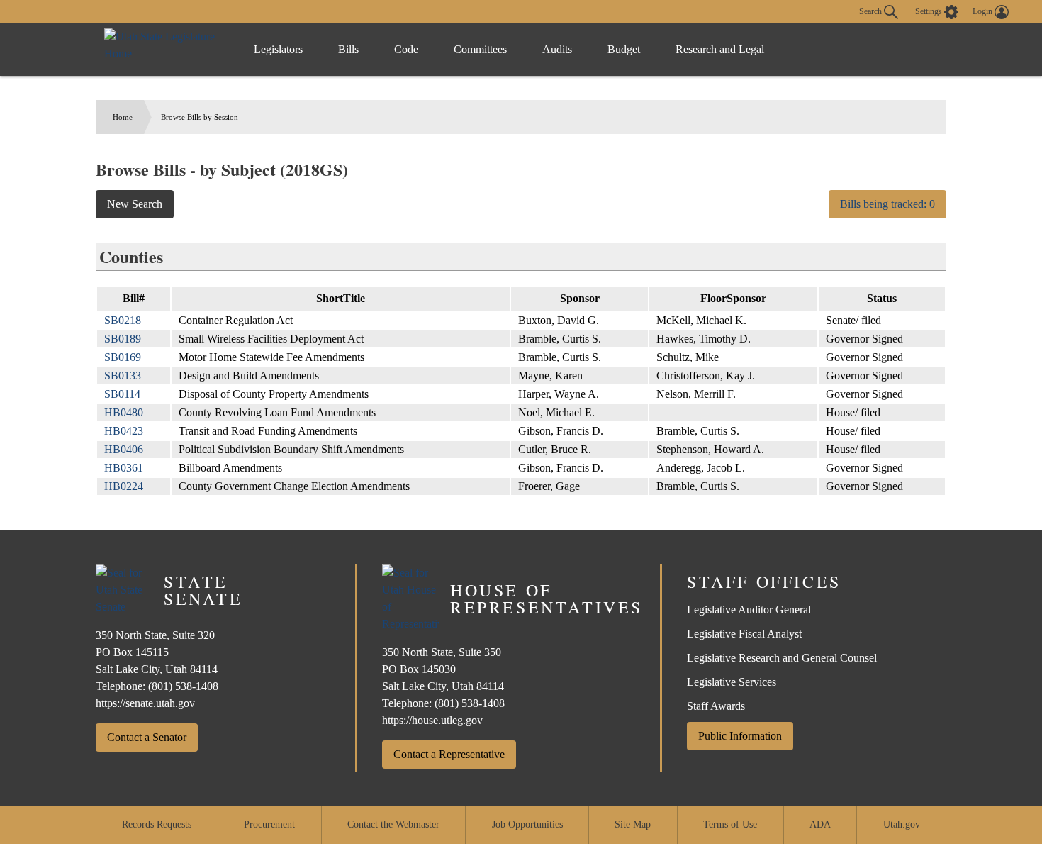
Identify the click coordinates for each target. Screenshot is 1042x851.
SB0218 (122, 320)
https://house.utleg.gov (432, 720)
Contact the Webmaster (393, 824)
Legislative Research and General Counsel (782, 658)
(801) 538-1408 (183, 686)
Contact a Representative (449, 754)
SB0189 (122, 339)
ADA (820, 824)
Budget (623, 49)
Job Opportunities (527, 824)
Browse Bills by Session (199, 117)
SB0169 (122, 357)
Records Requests (156, 824)
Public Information (740, 736)
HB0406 (123, 449)
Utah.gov (901, 824)
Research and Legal (720, 49)
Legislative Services (731, 682)
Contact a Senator (146, 737)
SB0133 (122, 375)
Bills (348, 49)
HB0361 (123, 468)
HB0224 (123, 486)
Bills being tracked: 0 (887, 204)
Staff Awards (716, 706)
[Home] (164, 49)
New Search (134, 204)
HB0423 (123, 431)
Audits (557, 49)
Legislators (278, 49)
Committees (480, 49)
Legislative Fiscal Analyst (744, 634)
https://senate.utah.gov (145, 703)
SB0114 (122, 394)
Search (871, 11)
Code (406, 49)
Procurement (269, 824)
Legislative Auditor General (749, 610)
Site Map (633, 824)
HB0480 (123, 412)
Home (123, 117)
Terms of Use (730, 824)
